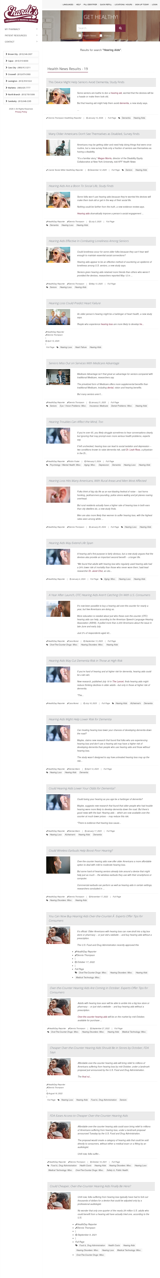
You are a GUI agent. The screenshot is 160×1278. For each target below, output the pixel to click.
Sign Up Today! (142, 4)
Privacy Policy (21, 111)
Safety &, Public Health (117, 1170)
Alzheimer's (135, 703)
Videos (107, 35)
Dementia (126, 117)
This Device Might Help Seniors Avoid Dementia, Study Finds (86, 82)
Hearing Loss (67, 225)
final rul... (86, 1076)
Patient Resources (16, 35)
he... (142, 324)
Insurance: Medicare (99, 405)
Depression (104, 464)
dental (110, 387)
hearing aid (116, 92)
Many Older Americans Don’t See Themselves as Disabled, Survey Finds (94, 134)
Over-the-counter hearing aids (92, 1016)
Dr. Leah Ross (133, 449)
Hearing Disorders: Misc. (92, 644)
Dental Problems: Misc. (121, 405)
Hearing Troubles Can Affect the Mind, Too (76, 422)
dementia (124, 103)
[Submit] (120, 28)
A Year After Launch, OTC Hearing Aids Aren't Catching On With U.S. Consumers (99, 595)
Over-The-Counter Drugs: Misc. (64, 644)
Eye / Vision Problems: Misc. (73, 405)
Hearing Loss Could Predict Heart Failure (74, 303)
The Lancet (118, 681)
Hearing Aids (139, 117)
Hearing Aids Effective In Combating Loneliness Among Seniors (88, 241)
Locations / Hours (123, 4)
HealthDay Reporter (86, 951)
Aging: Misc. (90, 464)
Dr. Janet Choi (96, 570)
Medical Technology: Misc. (88, 977)
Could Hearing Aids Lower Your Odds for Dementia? (82, 788)
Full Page (112, 117)
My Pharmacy (12, 29)
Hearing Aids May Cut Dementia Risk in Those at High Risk (85, 660)
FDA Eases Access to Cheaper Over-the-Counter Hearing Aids (89, 1115)
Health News (89, 35)
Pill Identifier (90, 4)
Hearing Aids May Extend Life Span (71, 543)
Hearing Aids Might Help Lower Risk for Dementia (80, 719)
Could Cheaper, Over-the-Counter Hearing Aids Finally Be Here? (90, 1186)
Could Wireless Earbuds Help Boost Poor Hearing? (81, 850)
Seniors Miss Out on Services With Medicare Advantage (84, 363)
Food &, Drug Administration (104, 1099)
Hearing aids (83, 213)
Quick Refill (106, 4)
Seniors (128, 169)
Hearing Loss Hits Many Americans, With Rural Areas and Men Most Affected (97, 481)
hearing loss (107, 324)
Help (78, 4)
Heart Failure (81, 347)
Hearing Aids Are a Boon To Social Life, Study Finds (81, 186)
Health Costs (85, 1165)
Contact (9, 41)
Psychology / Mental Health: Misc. (65, 464)
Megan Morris (105, 158)
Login (154, 4)
